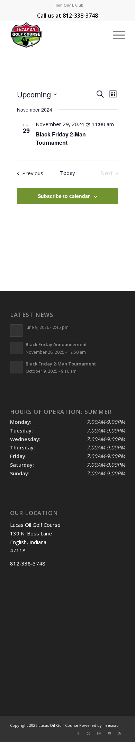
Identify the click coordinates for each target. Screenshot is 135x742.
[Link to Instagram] (99, 733)
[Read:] (16, 330)
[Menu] (115, 35)
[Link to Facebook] (78, 733)
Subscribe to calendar (64, 195)
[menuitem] (69, 5)
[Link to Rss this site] (120, 733)
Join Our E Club (69, 5)
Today (67, 172)
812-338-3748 (80, 15)
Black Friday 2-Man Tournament (61, 138)
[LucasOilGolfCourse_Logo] (56, 35)
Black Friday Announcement (56, 344)
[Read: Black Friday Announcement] (16, 348)
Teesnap (111, 725)
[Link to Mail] (109, 733)
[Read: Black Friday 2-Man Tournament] (16, 367)
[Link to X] (88, 733)
